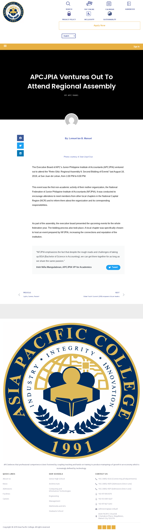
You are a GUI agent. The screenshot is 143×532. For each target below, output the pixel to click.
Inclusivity (89, 19)
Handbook (130, 9)
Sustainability (109, 19)
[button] (5, 46)
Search (69, 9)
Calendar (109, 9)
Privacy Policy (69, 19)
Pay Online (89, 9)
